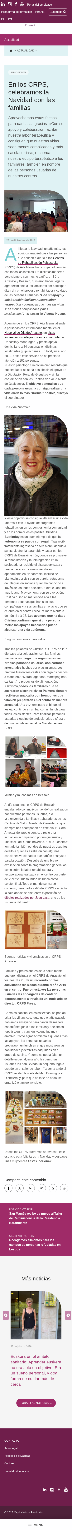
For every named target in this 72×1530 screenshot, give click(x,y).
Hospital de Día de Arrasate (23, 332)
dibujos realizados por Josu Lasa (26, 897)
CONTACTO (11, 1440)
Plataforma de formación (16, 11)
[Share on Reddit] (64, 1188)
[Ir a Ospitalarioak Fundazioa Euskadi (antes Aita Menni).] (11, 50)
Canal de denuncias (16, 1471)
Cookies (9, 1463)
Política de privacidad (17, 1455)
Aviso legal (10, 1448)
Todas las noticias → (36, 1402)
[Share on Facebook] (8, 1188)
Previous (5, 1315)
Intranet (39, 11)
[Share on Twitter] (20, 1188)
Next (67, 1315)
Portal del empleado (39, 4)
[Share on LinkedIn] (42, 1188)
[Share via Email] (31, 1188)
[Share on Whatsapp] (53, 1188)
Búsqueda (56, 11)
